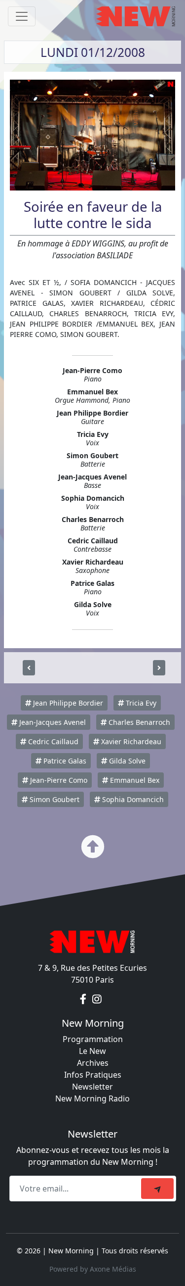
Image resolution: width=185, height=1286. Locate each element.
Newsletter (92, 1086)
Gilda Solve (126, 760)
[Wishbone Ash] (159, 667)
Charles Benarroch (138, 722)
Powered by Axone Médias (92, 1269)
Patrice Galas (63, 760)
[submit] (157, 1188)
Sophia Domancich (132, 799)
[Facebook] (84, 999)
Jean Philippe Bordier (67, 703)
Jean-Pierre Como (57, 780)
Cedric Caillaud (52, 741)
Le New (92, 1051)
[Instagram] (97, 999)
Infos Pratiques (92, 1074)
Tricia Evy (140, 703)
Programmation (93, 1039)
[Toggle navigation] (22, 16)
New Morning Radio (92, 1098)
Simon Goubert (53, 799)
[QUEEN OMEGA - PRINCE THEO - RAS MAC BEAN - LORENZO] (29, 667)
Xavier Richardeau (130, 741)
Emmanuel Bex (133, 780)
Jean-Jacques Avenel (51, 722)
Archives (93, 1062)
